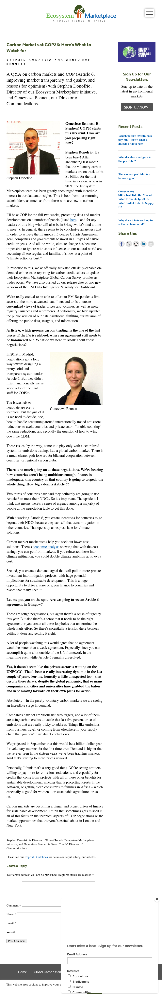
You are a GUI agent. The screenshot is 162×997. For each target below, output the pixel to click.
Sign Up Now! (137, 107)
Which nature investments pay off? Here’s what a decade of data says (135, 139)
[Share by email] (151, 244)
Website (11, 932)
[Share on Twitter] (129, 244)
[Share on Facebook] (121, 244)
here (73, 219)
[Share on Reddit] (136, 244)
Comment (14, 905)
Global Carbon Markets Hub (53, 972)
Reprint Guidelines (36, 857)
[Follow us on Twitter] (14, 835)
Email (11, 923)
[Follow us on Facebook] (9, 835)
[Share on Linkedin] (143, 244)
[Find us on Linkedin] (20, 835)
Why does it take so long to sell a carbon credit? (135, 222)
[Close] (157, 899)
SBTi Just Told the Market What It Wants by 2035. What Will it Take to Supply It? (136, 199)
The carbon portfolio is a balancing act (134, 176)
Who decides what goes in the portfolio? (134, 159)
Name (11, 914)
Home (22, 972)
